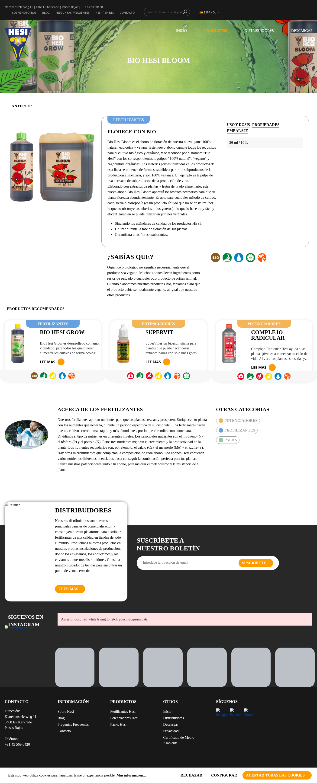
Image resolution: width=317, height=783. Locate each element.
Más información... (131, 775)
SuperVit (159, 332)
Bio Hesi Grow (62, 332)
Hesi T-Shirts (104, 13)
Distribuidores (173, 718)
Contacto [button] (17, 701)
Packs (230, 440)
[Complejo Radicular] (229, 343)
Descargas (170, 724)
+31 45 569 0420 (92, 7)
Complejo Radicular (268, 335)
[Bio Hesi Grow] (18, 343)
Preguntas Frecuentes (72, 13)
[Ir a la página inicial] (26, 45)
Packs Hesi (118, 724)
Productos (123, 701)
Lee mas (47, 361)
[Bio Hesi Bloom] (51, 166)
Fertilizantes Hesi (123, 711)
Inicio (167, 711)
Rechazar (191, 775)
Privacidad (171, 731)
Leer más (68, 589)
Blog (46, 13)
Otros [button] (170, 701)
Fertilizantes (239, 430)
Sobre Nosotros (24, 13)
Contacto (127, 13)
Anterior (22, 106)
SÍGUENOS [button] (227, 701)
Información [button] (73, 701)
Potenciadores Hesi (124, 718)
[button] (132, 703)
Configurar (224, 775)
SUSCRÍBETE (254, 563)
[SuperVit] (123, 343)
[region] (51, 166)
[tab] (238, 125)
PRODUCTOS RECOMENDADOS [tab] (36, 309)
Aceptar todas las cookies (275, 775)
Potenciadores (240, 420)
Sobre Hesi (66, 711)
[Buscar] (186, 12)
